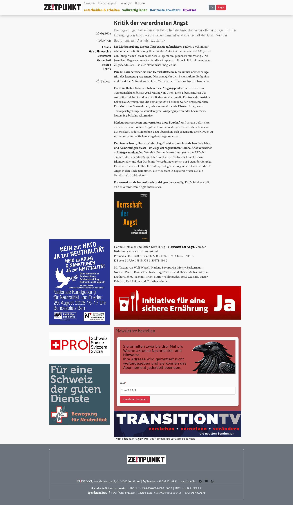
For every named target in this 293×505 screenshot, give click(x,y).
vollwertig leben (134, 10)
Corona (106, 47)
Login (221, 7)
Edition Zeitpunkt (108, 3)
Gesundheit (104, 60)
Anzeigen (126, 3)
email (122, 383)
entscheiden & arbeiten (102, 10)
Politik (107, 69)
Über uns (140, 3)
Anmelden (121, 439)
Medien (106, 64)
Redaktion (104, 40)
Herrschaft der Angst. (181, 247)
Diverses (189, 10)
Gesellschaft (103, 56)
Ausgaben (89, 3)
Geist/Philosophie (100, 51)
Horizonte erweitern (165, 10)
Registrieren (141, 439)
